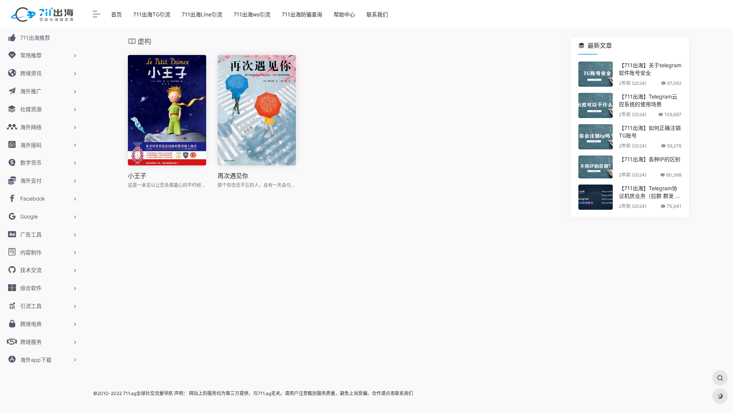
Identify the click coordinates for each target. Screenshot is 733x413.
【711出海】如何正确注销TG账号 (650, 132)
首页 (116, 14)
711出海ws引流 (252, 14)
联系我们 (377, 14)
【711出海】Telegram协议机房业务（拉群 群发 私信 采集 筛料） (650, 192)
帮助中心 (344, 14)
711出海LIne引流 (202, 14)
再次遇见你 (233, 176)
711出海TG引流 (151, 14)
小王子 (137, 176)
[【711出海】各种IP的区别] (595, 166)
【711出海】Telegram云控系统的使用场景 (648, 100)
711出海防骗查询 (302, 14)
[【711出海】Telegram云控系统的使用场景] (595, 105)
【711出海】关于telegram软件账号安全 (650, 69)
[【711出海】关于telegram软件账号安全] (595, 74)
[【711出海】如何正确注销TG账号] (595, 136)
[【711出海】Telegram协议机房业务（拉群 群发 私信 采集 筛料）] (595, 197)
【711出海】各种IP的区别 (649, 159)
